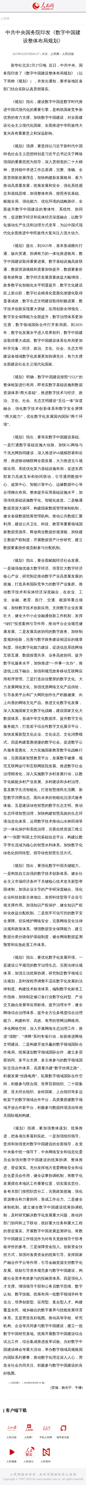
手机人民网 (45, 1437)
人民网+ (28, 1437)
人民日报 (11, 1437)
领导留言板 (63, 1437)
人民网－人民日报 (62, 54)
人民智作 (46, 1461)
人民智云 (29, 1461)
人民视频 (11, 1461)
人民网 (5, 18)
